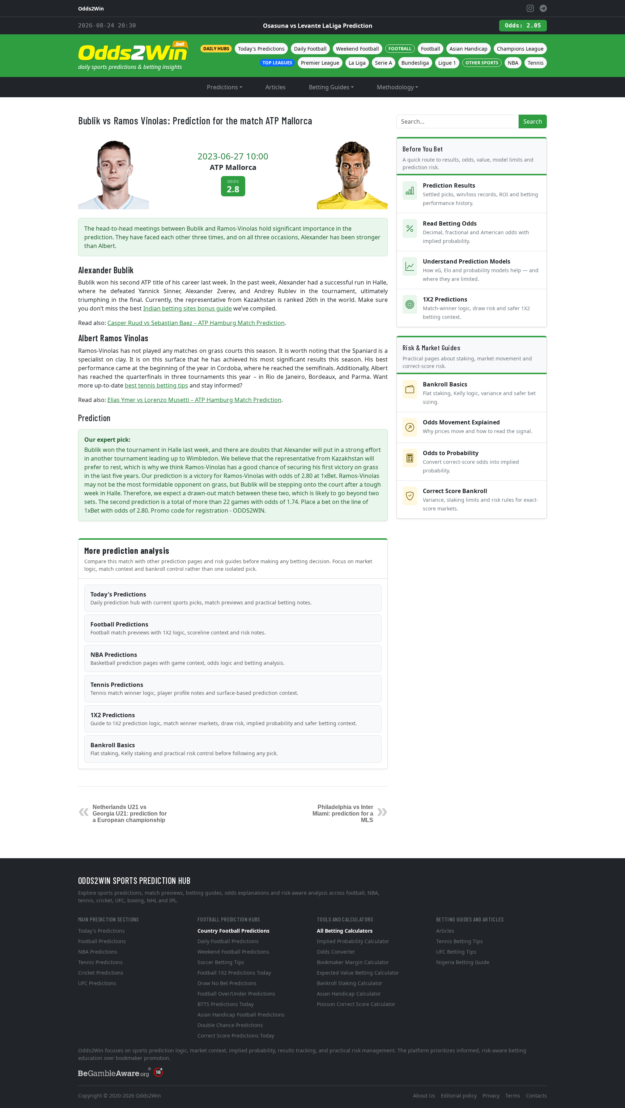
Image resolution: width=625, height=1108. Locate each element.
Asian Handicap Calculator (349, 993)
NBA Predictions (187, 658)
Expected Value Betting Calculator (358, 972)
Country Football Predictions (233, 930)
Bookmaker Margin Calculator (353, 962)
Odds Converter (336, 951)
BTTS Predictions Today (225, 1004)
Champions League (520, 48)
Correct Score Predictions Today (235, 1035)
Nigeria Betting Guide (462, 962)
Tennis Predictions (194, 688)
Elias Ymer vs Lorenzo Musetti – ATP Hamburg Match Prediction (194, 400)
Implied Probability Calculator (353, 941)
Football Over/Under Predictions (236, 993)
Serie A (383, 62)
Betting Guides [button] (329, 87)
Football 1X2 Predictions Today (234, 972)
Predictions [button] (222, 87)
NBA (513, 62)
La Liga (357, 62)
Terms (512, 1095)
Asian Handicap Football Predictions (241, 1014)
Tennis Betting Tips (459, 941)
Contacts (536, 1095)
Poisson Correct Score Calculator (356, 1004)
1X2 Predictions (223, 719)
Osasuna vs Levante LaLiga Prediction (318, 26)
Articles (275, 87)
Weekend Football (357, 48)
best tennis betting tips (156, 385)
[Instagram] (530, 8)
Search (532, 121)
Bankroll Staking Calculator (349, 983)
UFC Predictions (97, 983)
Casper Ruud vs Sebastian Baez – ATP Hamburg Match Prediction (196, 323)
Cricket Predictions (100, 972)
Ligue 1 (447, 62)
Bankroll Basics (184, 749)
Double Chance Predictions (230, 1025)
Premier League (320, 62)
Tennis (536, 62)
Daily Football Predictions (228, 941)
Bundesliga (415, 62)
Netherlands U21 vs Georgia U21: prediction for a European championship (130, 813)
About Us (424, 1095)
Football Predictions (178, 628)
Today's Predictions (261, 48)
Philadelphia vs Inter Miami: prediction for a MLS (342, 813)
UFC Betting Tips (456, 951)
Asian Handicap (469, 48)
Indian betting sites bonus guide (187, 308)
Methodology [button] (395, 87)
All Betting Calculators (345, 930)
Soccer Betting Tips (220, 962)
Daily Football (310, 48)
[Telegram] (543, 8)
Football (430, 48)
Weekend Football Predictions (233, 951)
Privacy (490, 1095)
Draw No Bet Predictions (226, 983)
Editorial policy (459, 1095)
